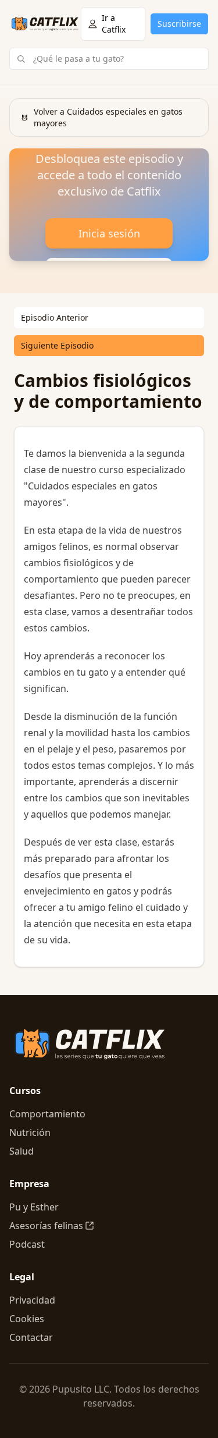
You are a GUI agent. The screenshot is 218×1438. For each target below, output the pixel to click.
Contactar (31, 1337)
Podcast (27, 1244)
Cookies (26, 1318)
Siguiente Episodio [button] (57, 345)
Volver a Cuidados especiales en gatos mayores (108, 117)
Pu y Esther (34, 1207)
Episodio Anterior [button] (54, 317)
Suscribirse (179, 23)
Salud (21, 1151)
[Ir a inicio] (45, 24)
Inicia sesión (109, 233)
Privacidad (32, 1300)
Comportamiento (47, 1113)
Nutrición (30, 1132)
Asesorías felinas (46, 1225)
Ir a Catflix (114, 23)
